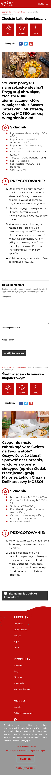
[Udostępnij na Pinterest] (31, 44)
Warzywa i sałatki (22, 689)
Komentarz (6, 297)
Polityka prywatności (23, 713)
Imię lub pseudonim (11, 328)
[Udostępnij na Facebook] (21, 44)
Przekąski (18, 624)
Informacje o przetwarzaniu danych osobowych (25, 750)
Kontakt (17, 707)
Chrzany (18, 677)
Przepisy (16, 12)
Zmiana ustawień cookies (25, 746)
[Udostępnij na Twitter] (26, 44)
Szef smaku (6, 12)
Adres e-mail (8, 340)
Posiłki (23, 12)
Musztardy (19, 683)
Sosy (16, 671)
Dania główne (20, 630)
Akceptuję (25, 759)
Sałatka (17, 636)
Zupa (16, 642)
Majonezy (18, 665)
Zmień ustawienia (25, 768)
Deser (17, 648)
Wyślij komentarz (14, 353)
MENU (43, 4)
